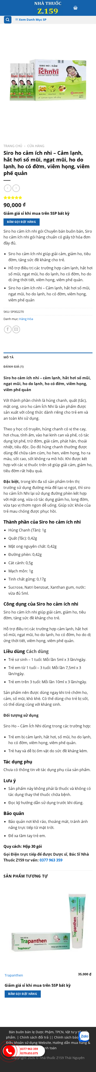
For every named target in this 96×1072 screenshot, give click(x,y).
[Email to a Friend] (16, 329)
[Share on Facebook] (8, 329)
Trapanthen (14, 975)
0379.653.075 (29, 1053)
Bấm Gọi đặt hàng (21, 222)
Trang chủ (12, 146)
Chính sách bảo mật (69, 1037)
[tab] (48, 357)
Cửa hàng (35, 146)
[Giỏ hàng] (76, 8)
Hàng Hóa (26, 319)
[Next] (20, 126)
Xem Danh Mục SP (32, 19)
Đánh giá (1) (13, 366)
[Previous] (8, 126)
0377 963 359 (51, 860)
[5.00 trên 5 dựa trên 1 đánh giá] (48, 197)
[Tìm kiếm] (8, 20)
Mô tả (8, 357)
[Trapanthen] (48, 927)
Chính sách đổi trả (34, 1037)
